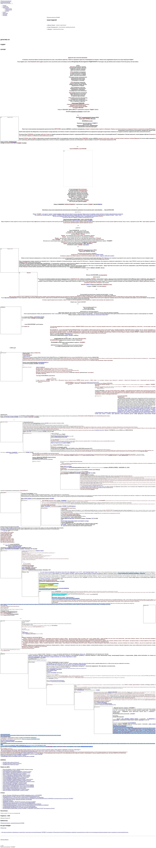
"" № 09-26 (21, 142)
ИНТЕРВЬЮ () (87, 120)
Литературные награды (8, 800)
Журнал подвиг (8, 8)
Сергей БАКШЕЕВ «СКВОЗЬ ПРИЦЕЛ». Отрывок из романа (16, 777)
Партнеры (5, 14)
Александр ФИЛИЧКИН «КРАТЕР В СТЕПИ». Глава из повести (16, 775)
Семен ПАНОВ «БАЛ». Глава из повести (11, 770)
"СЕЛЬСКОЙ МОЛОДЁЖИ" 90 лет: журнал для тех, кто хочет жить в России (19, 806)
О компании (5, 6)
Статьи (4, 12)
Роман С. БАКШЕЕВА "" (65, 204)
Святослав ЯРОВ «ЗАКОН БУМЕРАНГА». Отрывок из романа (16, 789)
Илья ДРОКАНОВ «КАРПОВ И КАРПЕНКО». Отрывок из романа (17, 771)
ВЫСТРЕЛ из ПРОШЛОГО (11, 297)
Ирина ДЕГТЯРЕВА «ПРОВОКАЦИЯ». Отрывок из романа (15, 790)
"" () (83, 244)
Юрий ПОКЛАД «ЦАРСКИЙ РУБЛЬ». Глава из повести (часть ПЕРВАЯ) (18, 785)
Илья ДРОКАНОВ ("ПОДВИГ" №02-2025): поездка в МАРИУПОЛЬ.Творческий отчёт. (21, 796)
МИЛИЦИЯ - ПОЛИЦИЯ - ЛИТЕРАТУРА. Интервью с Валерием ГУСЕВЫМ (19, 801)
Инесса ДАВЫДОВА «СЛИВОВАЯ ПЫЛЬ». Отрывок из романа (16, 774)
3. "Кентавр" (49, 29)
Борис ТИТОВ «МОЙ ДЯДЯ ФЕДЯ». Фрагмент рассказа (15, 782)
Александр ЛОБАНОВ (78, 103)
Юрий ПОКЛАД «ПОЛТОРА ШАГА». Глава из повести (14, 773)
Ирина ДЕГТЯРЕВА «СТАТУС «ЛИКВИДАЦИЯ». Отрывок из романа (18, 769)
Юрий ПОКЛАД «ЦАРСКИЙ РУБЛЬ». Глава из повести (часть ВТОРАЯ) (18, 786)
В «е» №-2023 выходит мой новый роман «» (35, 263)
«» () (37, 318)
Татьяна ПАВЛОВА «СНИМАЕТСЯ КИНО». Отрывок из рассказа (17, 780)
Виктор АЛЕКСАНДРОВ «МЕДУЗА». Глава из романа (14, 788)
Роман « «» (8, 141)
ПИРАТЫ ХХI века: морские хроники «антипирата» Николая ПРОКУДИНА (19, 802)
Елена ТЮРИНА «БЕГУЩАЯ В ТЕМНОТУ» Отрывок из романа (16, 772)
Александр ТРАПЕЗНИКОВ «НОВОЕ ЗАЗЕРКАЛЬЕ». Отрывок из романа (18, 781)
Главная (4, 5)
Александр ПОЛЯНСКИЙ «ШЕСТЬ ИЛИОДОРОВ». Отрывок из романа (18, 784)
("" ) (97, 267)
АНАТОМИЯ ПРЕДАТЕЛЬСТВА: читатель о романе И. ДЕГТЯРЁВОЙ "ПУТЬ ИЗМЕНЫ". (22, 803)
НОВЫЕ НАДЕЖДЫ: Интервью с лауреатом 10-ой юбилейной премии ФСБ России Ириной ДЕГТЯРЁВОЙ (25, 805)
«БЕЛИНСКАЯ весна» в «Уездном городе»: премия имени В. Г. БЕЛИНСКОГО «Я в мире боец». (23, 797)
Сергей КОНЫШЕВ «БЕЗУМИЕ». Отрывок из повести (14, 778)
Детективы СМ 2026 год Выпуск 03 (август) (12, 763)
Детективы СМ (8, 9)
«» (19, 746)
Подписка (5, 15)
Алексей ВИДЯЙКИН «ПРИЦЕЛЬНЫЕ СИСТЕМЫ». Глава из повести (18, 779)
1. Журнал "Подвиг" (51, 25)
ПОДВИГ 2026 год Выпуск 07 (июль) (11, 764)
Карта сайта (5, 13)
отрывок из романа (76, 111)
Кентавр (7, 10)
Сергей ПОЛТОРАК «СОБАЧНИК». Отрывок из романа (15, 783)
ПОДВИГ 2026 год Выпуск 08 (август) (11, 762)
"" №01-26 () (95, 204)
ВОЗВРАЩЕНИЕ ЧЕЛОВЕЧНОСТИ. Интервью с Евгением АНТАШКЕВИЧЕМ (20, 807)
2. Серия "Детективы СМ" (52, 27)
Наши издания (6, 7)
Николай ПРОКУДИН (109, 209)
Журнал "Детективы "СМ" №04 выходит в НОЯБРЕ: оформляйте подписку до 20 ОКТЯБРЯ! (22, 795)
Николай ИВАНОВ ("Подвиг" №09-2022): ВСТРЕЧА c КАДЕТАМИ (17, 799)
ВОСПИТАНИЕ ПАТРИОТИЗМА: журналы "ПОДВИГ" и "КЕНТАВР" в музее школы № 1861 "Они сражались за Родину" (29, 808)
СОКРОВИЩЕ (37, 316)
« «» (87, 125)
